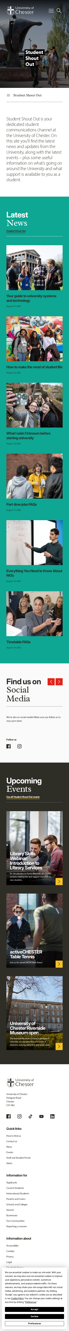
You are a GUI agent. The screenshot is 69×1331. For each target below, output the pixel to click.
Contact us (11, 1141)
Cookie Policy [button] (17, 1298)
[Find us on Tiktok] (30, 1116)
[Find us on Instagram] (19, 746)
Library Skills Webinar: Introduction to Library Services (26, 861)
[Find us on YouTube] (41, 1116)
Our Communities (15, 1220)
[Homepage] (20, 10)
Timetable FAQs (18, 642)
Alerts (9, 1163)
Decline (34, 1316)
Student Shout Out (15, 231)
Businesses (11, 1215)
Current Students (15, 1188)
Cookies (10, 1251)
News (9, 1146)
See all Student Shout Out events (23, 796)
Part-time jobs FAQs (21, 504)
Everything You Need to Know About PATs (34, 573)
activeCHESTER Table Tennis (26, 954)
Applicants (11, 1182)
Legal (9, 1262)
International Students (17, 1193)
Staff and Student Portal (18, 1157)
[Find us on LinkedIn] (52, 1116)
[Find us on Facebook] (8, 746)
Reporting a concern (16, 1226)
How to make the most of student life (34, 367)
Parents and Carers (15, 1199)
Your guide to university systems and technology (31, 298)
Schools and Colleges (16, 1204)
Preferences (34, 1323)
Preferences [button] (30, 1302)
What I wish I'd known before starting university (28, 435)
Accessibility (12, 1245)
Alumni (10, 1209)
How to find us (13, 1135)
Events (9, 1152)
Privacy (9, 1256)
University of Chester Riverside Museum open (27, 1028)
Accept (34, 1309)
